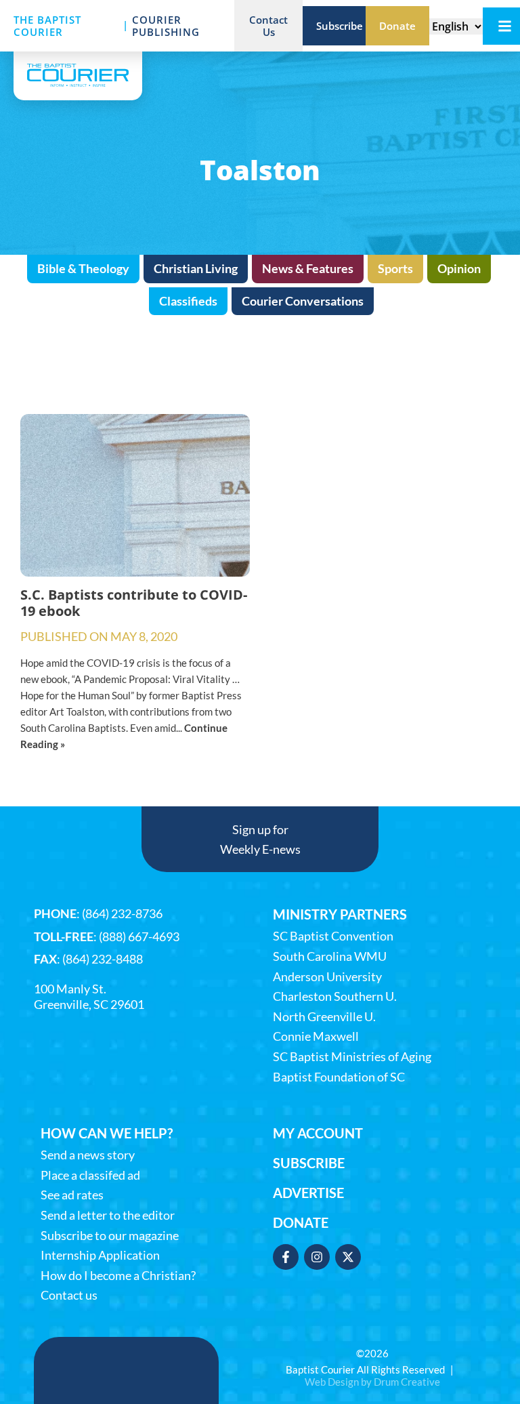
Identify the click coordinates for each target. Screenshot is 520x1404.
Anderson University (327, 977)
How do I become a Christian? (118, 1275)
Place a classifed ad (90, 1175)
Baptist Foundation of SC (339, 1077)
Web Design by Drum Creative (372, 1382)
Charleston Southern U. (335, 996)
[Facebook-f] (286, 1257)
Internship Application (100, 1255)
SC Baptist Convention (333, 936)
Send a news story (88, 1155)
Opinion (459, 268)
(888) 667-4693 (139, 936)
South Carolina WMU (330, 956)
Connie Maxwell (316, 1036)
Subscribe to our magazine (110, 1235)
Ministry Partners (340, 914)
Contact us (69, 1295)
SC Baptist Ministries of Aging (352, 1057)
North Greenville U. (324, 1017)
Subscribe (309, 1163)
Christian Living (196, 268)
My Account (318, 1133)
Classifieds (188, 300)
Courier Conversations (303, 300)
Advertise (308, 1192)
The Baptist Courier (47, 26)
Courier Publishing (166, 26)
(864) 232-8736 (122, 913)
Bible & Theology (83, 268)
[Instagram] (317, 1257)
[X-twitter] (348, 1257)
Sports (395, 268)
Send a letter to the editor (108, 1215)
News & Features (307, 268)
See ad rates (72, 1195)
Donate (300, 1222)
